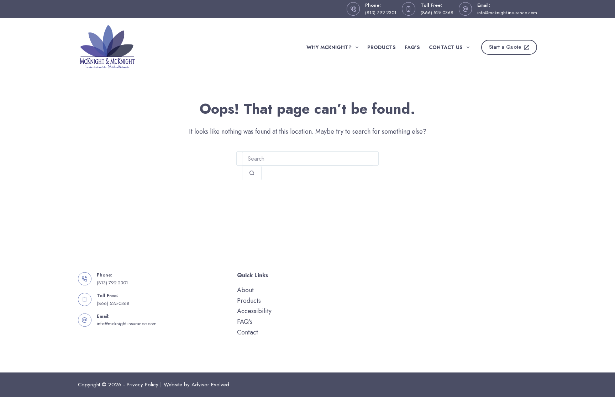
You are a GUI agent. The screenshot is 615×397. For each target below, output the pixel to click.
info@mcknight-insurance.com (507, 12)
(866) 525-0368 (437, 12)
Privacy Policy (142, 384)
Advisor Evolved (210, 384)
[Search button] (252, 173)
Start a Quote (505, 47)
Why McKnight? (329, 47)
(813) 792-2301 (380, 12)
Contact (247, 332)
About (245, 290)
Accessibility (254, 311)
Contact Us (446, 47)
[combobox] (307, 159)
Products (381, 47)
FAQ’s (412, 47)
